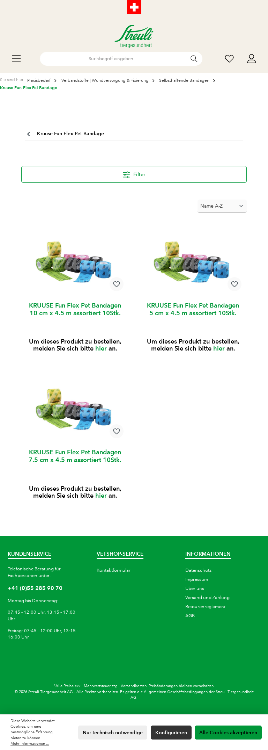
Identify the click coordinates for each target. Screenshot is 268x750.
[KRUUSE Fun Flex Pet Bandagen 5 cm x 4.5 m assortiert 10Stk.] (192, 261)
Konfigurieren (171, 732)
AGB (190, 616)
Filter (138, 174)
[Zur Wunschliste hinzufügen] (117, 284)
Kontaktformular (114, 570)
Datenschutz (198, 570)
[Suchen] (194, 59)
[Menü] (16, 59)
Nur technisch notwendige (113, 732)
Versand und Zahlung (207, 597)
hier (101, 348)
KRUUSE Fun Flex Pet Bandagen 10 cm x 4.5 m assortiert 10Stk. (75, 309)
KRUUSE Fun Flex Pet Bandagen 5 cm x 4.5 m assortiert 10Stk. (193, 309)
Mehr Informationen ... (29, 743)
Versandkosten (134, 686)
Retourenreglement (205, 607)
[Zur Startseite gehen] (134, 36)
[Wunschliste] (229, 59)
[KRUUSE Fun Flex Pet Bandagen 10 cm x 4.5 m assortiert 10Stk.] (75, 261)
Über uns (194, 588)
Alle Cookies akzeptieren (228, 732)
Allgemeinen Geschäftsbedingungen (176, 692)
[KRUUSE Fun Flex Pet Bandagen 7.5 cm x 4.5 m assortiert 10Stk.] (75, 408)
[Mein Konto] (251, 59)
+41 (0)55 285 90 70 (35, 588)
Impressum (196, 579)
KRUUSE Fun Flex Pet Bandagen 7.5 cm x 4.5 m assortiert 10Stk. (75, 455)
